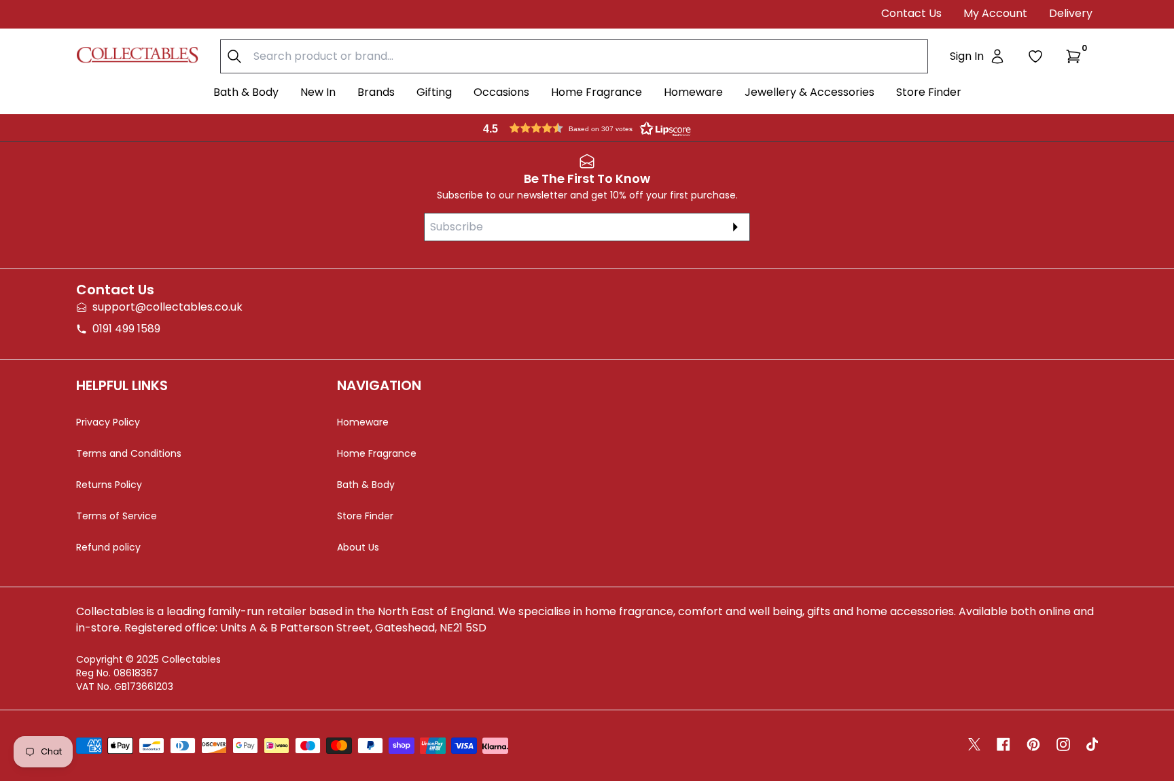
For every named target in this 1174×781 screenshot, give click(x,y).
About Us (358, 547)
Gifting (434, 92)
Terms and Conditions (128, 453)
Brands (376, 92)
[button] (1076, 56)
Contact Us (911, 13)
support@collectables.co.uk (167, 307)
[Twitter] (974, 744)
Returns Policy (109, 484)
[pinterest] (1033, 744)
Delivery (1070, 13)
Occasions (501, 92)
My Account (995, 13)
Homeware (693, 92)
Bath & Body (246, 92)
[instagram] (1063, 744)
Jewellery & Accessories (809, 92)
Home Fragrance (596, 92)
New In (318, 92)
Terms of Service (116, 516)
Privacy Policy (108, 422)
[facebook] (1003, 744)
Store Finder (928, 92)
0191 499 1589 (126, 328)
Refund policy (108, 547)
